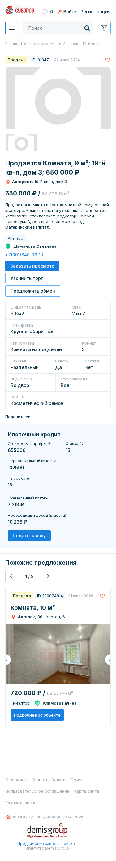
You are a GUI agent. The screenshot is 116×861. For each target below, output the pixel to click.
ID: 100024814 (50, 595)
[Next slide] (48, 576)
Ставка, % (75, 443)
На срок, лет (19, 478)
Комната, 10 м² (33, 607)
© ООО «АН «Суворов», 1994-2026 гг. (51, 816)
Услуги (59, 779)
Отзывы (39, 779)
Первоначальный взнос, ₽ (32, 461)
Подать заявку (29, 535)
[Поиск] (87, 27)
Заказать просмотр (32, 265)
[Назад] (8, 659)
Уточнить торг (27, 278)
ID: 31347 (40, 60)
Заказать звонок (22, 802)
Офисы (77, 779)
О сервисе (16, 779)
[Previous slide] (11, 576)
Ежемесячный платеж (28, 498)
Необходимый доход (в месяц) (37, 515)
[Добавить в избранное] (107, 60)
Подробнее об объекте (37, 715)
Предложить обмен (33, 290)
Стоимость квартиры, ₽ (29, 443)
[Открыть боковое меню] (104, 28)
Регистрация (95, 12)
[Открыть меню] (11, 28)
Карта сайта (86, 791)
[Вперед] (107, 659)
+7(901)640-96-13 (24, 254)
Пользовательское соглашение (37, 791)
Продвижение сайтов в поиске (46, 843)
